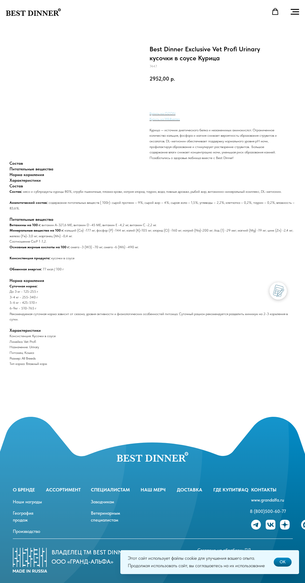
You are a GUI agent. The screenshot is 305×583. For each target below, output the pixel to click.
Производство (26, 531)
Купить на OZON (162, 113)
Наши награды (27, 502)
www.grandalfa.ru (267, 500)
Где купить (227, 490)
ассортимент (63, 490)
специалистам (110, 490)
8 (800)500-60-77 (268, 511)
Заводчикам (102, 502)
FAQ (243, 490)
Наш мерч (153, 490)
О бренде (24, 490)
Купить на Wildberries (165, 119)
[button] (275, 11)
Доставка (189, 490)
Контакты (263, 490)
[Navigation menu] (295, 12)
